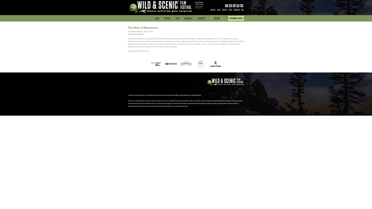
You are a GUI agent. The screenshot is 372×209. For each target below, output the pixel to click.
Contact (224, 10)
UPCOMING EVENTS (236, 18)
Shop (230, 10)
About (157, 18)
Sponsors (236, 10)
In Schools (188, 18)
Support (212, 10)
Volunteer (201, 18)
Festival (167, 18)
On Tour (217, 18)
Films (177, 18)
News (218, 10)
